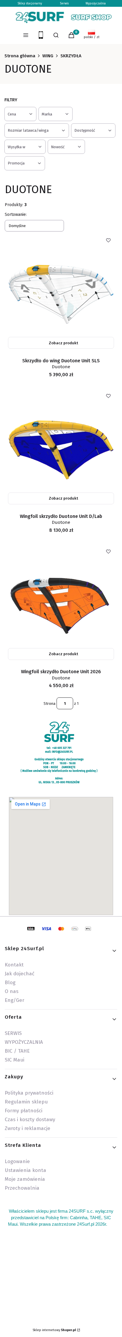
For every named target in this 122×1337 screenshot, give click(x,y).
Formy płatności (23, 1111)
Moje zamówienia (25, 1179)
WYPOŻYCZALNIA (24, 1042)
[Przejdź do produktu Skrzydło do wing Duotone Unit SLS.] (61, 291)
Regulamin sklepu (26, 1102)
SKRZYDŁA (70, 55)
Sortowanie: (16, 214)
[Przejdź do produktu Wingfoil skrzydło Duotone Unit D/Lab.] (61, 447)
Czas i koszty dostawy (30, 1119)
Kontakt (14, 965)
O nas (11, 991)
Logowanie (17, 1161)
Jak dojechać (19, 974)
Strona (49, 703)
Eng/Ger (14, 1000)
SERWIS (13, 1033)
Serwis (64, 3)
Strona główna (19, 55)
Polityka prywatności (29, 1093)
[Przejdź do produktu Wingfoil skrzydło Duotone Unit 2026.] (61, 603)
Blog (10, 982)
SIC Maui (14, 1060)
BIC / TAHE (17, 1051)
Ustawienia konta (25, 1170)
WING (47, 55)
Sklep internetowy (54, 1330)
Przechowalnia (22, 1188)
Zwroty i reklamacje (27, 1128)
